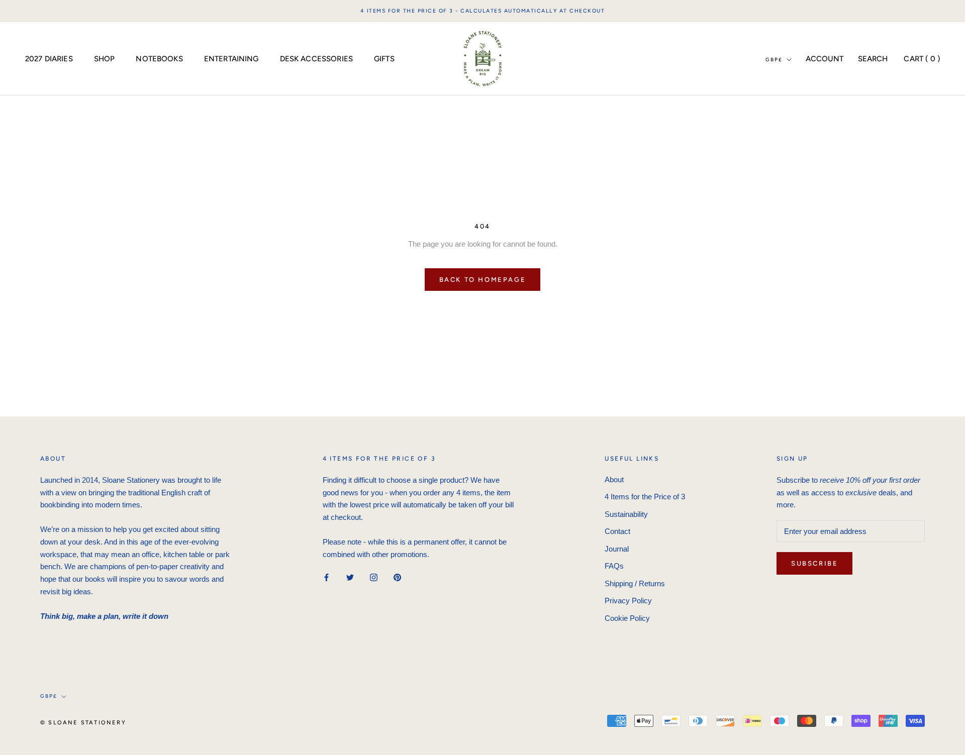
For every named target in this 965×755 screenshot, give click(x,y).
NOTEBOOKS (159, 58)
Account (825, 58)
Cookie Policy (627, 618)
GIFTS (384, 58)
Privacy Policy (628, 600)
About (614, 479)
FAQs (614, 566)
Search (873, 58)
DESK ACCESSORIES (316, 58)
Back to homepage (482, 279)
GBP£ (774, 59)
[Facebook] (326, 577)
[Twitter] (350, 577)
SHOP (104, 58)
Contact (617, 531)
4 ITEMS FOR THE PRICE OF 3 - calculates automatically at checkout (482, 11)
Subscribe (814, 563)
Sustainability (626, 514)
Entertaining (231, 58)
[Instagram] (373, 577)
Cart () (922, 58)
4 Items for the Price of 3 (645, 496)
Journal (617, 549)
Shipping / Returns (635, 583)
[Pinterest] (397, 577)
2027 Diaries (49, 58)
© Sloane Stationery (83, 722)
